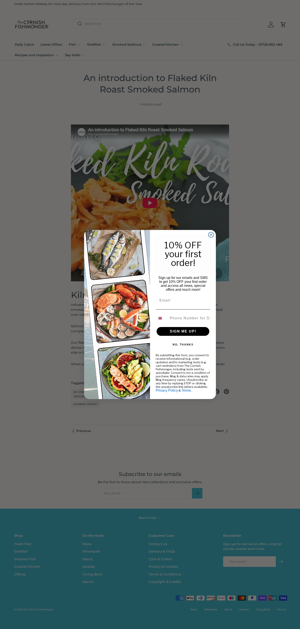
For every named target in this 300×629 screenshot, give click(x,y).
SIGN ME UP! (183, 331)
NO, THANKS (183, 344)
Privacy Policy (167, 390)
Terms (186, 390)
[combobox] (162, 318)
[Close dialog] (211, 234)
